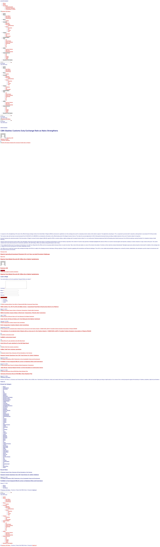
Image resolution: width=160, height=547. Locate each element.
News (4, 19)
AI (3, 390)
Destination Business (10, 8)
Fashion (4, 418)
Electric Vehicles (9, 42)
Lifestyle (5, 433)
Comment (2, 288)
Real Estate (8, 36)
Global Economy (6, 52)
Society (4, 449)
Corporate (5, 403)
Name (2, 290)
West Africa (8, 17)
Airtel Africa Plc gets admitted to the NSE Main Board (14, 343)
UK (6, 54)
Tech (4, 38)
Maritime (7, 23)
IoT (6, 44)
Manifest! (34, 490)
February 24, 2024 (4, 139)
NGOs (4, 440)
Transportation (6, 461)
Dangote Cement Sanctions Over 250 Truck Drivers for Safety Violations (19, 355)
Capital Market (6, 37)
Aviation (4, 393)
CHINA (7, 57)
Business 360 (10, 137)
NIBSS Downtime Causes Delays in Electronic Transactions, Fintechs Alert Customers (23, 313)
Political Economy (7, 443)
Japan (7, 58)
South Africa (8, 18)
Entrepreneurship (9, 6)
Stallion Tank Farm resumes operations (10, 349)
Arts (4, 392)
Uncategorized (6, 463)
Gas (9, 31)
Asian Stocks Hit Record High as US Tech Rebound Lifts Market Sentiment (20, 319)
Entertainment (6, 414)
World (4, 4)
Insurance (8, 33)
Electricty (10, 27)
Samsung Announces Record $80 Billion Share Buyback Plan (16, 373)
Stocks (4, 455)
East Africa (8, 16)
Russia (7, 56)
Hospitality (5, 427)
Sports (4, 453)
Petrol (9, 30)
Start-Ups (8, 50)
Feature (7, 20)
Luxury (4, 434)
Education (5, 409)
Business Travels (7, 399)
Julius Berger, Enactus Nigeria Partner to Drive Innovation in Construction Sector (21, 367)
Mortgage (5, 437)
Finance (4, 32)
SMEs (4, 48)
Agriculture (8, 24)
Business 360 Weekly (8, 59)
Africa (4, 3)
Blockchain (8, 43)
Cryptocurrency (6, 404)
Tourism (4, 460)
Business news (6, 398)
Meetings (5, 436)
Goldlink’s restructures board (8, 337)
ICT (6, 39)
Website (2, 295)
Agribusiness (11, 25)
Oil (8, 29)
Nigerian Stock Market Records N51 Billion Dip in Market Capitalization (19, 274)
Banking (4, 395)
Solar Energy (8, 41)
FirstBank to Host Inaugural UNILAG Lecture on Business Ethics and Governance (21, 361)
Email (2, 292)
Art (3, 391)
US (6, 55)
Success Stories (9, 49)
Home (4, 13)
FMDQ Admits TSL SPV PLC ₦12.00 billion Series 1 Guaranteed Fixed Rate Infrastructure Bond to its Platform (29, 306)
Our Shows (5, 5)
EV (6, 46)
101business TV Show (10, 9)
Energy (7, 26)
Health (4, 425)
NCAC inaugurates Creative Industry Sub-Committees (14, 325)
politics (4, 444)
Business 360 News (6, 490)
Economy (5, 21)
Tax (6, 35)
